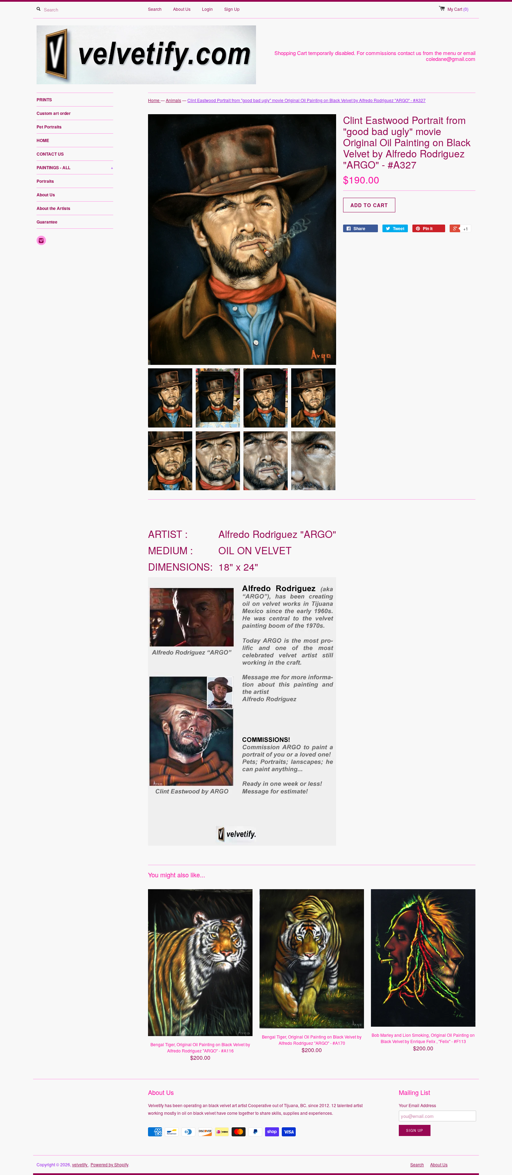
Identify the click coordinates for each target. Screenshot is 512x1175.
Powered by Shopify (109, 1164)
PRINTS (44, 99)
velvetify (80, 1164)
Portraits (45, 181)
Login (207, 9)
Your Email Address (417, 1105)
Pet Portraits (49, 127)
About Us (182, 9)
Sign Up (232, 9)
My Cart (458, 9)
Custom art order (54, 113)
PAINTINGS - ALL (75, 167)
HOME (43, 140)
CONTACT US (50, 154)
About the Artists (53, 208)
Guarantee (47, 222)
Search (155, 9)
